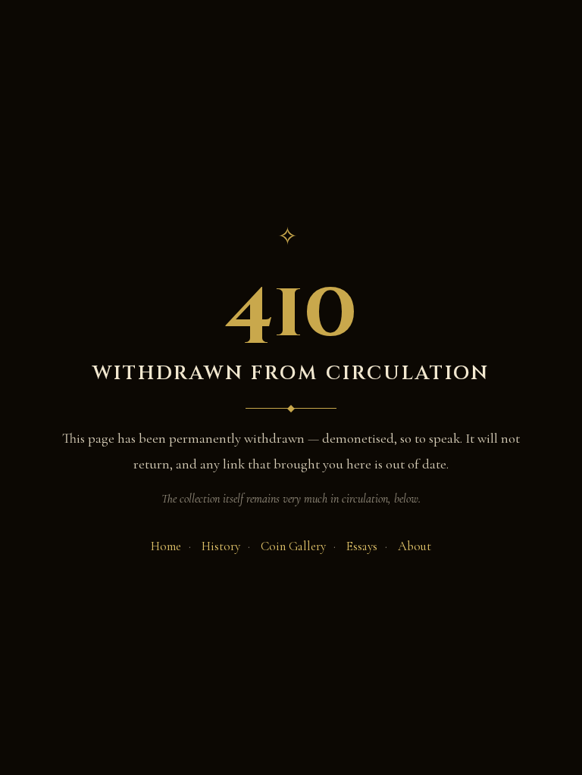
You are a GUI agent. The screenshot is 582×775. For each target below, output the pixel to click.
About (414, 546)
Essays (361, 546)
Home (166, 546)
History (221, 546)
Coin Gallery (293, 546)
